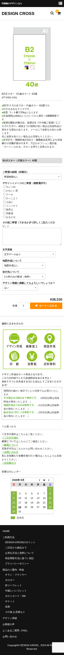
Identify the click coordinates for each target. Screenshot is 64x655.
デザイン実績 (10, 618)
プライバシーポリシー (17, 563)
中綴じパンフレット (16, 590)
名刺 (7, 606)
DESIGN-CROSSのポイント (20, 542)
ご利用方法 (9, 537)
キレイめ (11, 187)
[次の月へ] (50, 480)
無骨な (9, 209)
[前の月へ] (38, 480)
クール (9, 194)
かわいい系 (12, 190)
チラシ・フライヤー (16, 574)
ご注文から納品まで (16, 547)
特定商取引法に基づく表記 (19, 558)
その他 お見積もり (15, 612)
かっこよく (12, 198)
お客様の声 (9, 624)
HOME (6, 531)
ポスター (10, 580)
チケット (10, 601)
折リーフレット (13, 585)
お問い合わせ (10, 636)
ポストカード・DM (15, 596)
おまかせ (11, 217)
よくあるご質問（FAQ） (16, 630)
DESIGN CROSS (18, 13)
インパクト (12, 205)
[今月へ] (44, 480)
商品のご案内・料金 (13, 569)
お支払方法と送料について (19, 553)
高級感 (9, 213)
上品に (9, 202)
